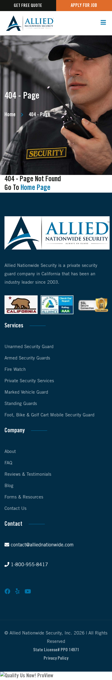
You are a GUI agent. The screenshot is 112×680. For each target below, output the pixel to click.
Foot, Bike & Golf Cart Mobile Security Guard (49, 415)
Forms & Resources (23, 497)
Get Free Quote (28, 6)
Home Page (35, 188)
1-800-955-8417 (28, 565)
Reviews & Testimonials (27, 474)
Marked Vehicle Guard (26, 392)
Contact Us (15, 509)
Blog (8, 486)
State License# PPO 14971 (56, 650)
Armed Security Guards (27, 358)
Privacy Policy (56, 658)
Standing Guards (20, 404)
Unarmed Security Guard (28, 347)
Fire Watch (15, 370)
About (10, 452)
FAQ (8, 463)
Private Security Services (29, 381)
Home (10, 114)
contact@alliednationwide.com (41, 545)
